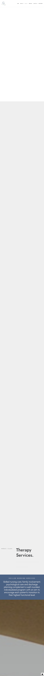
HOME (18, 3)
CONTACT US (35, 3)
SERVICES (26, 3)
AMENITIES (30, 3)
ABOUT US (21, 3)
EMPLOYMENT (41, 3)
